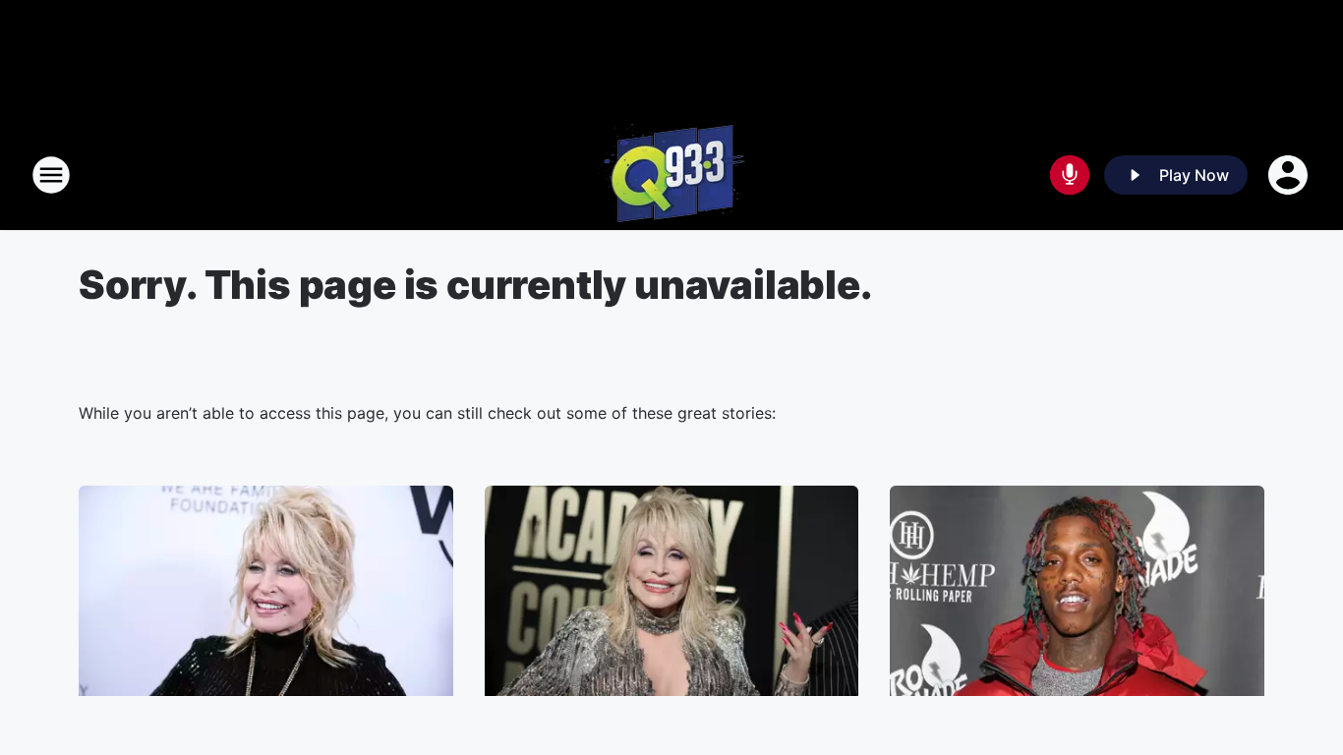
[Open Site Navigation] (51, 175)
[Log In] (1290, 175)
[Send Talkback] (1069, 175)
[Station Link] (672, 175)
